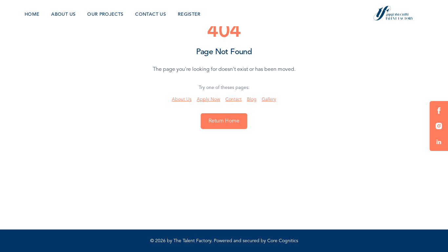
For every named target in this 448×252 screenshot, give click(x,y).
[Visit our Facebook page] (438, 110)
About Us (182, 99)
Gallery (269, 99)
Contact (233, 99)
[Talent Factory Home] (393, 13)
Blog (251, 99)
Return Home (224, 121)
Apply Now (208, 99)
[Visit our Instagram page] (438, 126)
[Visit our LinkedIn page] (438, 141)
